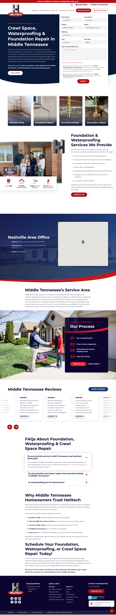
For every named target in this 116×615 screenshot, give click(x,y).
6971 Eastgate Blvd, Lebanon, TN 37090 (31, 242)
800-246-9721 (101, 10)
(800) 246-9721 (16, 65)
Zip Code (87, 39)
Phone (64, 24)
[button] (83, 242)
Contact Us (79, 194)
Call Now (15, 73)
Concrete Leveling (55, 597)
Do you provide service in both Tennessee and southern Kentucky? (55, 457)
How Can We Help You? (70, 46)
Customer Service (72, 597)
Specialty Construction (56, 599)
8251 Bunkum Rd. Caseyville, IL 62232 (34, 589)
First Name (65, 17)
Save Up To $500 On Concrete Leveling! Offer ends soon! (58, 1)
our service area (74, 465)
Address (64, 32)
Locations (69, 602)
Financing (69, 599)
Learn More (93, 364)
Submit (83, 81)
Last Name (88, 17)
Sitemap (11, 612)
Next (16, 427)
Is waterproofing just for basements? (46, 482)
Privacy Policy (66, 62)
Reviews (69, 589)
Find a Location (100, 5)
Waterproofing (54, 592)
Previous (9, 427)
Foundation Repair (55, 589)
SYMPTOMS (82, 5)
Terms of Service (77, 62)
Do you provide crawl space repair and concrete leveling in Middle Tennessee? (55, 474)
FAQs (68, 592)
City (63, 39)
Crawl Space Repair (55, 594)
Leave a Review (98, 389)
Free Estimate (83, 10)
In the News (70, 594)
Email (86, 24)
